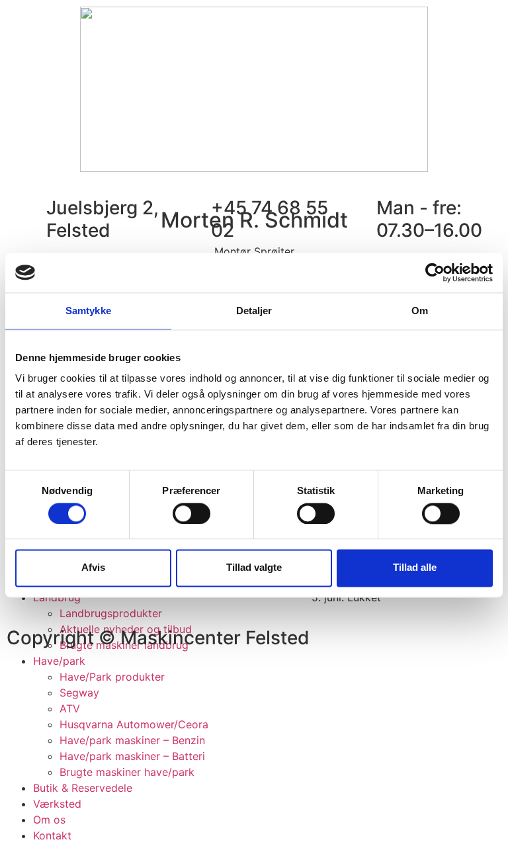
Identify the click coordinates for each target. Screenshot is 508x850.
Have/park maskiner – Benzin (132, 740)
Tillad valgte (254, 568)
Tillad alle (415, 568)
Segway (79, 692)
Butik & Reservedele (82, 787)
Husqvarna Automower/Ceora (134, 724)
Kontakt (52, 835)
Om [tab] (419, 310)
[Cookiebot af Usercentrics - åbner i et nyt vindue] (435, 272)
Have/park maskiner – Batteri (132, 756)
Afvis (93, 568)
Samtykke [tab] (88, 310)
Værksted (57, 803)
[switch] (191, 513)
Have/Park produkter (112, 676)
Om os (49, 819)
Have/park (59, 660)
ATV (70, 708)
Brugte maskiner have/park (127, 772)
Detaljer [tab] (254, 310)
